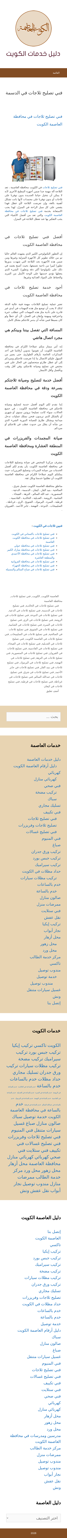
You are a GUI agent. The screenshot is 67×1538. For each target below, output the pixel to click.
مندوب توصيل (49, 970)
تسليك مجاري (49, 805)
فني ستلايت (51, 910)
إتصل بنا (54, 1003)
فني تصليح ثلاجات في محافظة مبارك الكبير (30, 549)
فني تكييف (52, 812)
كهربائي (54, 772)
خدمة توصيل (47, 976)
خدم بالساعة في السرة (43, 1093)
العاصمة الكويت (50, 596)
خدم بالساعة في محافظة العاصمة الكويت (35, 1110)
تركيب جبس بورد (47, 858)
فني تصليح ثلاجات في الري (38, 619)
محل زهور (48, 943)
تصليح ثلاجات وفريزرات (37, 825)
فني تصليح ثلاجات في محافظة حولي (34, 545)
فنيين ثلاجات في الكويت (47, 526)
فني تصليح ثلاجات (52, 187)
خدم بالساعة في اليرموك (24, 1098)
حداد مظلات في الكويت (41, 871)
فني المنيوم (51, 838)
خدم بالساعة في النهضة (42, 1098)
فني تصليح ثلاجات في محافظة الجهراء (33, 565)
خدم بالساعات (49, 884)
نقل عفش (52, 917)
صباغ (57, 845)
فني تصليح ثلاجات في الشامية (25, 624)
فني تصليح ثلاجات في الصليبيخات (28, 634)
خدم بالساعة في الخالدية (27, 1087)
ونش (57, 996)
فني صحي (52, 785)
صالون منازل (50, 897)
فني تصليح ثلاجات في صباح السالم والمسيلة (30, 569)
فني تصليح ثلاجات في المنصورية (30, 653)
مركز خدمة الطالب (45, 957)
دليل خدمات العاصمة (44, 759)
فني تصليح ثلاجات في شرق (39, 672)
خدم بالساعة (46, 891)
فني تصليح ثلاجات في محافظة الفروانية (32, 561)
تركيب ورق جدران (46, 851)
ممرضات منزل (49, 904)
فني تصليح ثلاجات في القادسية (45, 648)
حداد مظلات (49, 1079)
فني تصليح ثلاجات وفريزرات (34, 1136)
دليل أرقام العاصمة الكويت (35, 765)
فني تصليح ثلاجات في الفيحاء (24, 643)
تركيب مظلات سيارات (38, 878)
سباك (52, 799)
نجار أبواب (52, 930)
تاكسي (55, 963)
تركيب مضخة (46, 792)
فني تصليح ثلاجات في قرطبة (37, 681)
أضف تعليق (52, 691)
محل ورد (50, 950)
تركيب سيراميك (48, 864)
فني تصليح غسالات (41, 831)
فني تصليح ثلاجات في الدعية (24, 610)
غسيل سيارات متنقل (44, 989)
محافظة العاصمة (53, 601)
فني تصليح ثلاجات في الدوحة (46, 615)
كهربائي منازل (45, 779)
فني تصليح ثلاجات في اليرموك (36, 662)
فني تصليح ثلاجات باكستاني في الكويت (33, 533)
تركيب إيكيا (51, 924)
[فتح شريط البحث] (5, 73)
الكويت (36, 596)
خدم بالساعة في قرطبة (32, 1105)
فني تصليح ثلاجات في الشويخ (46, 629)
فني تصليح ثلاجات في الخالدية (42, 605)
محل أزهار (52, 937)
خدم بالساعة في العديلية (25, 1093)
